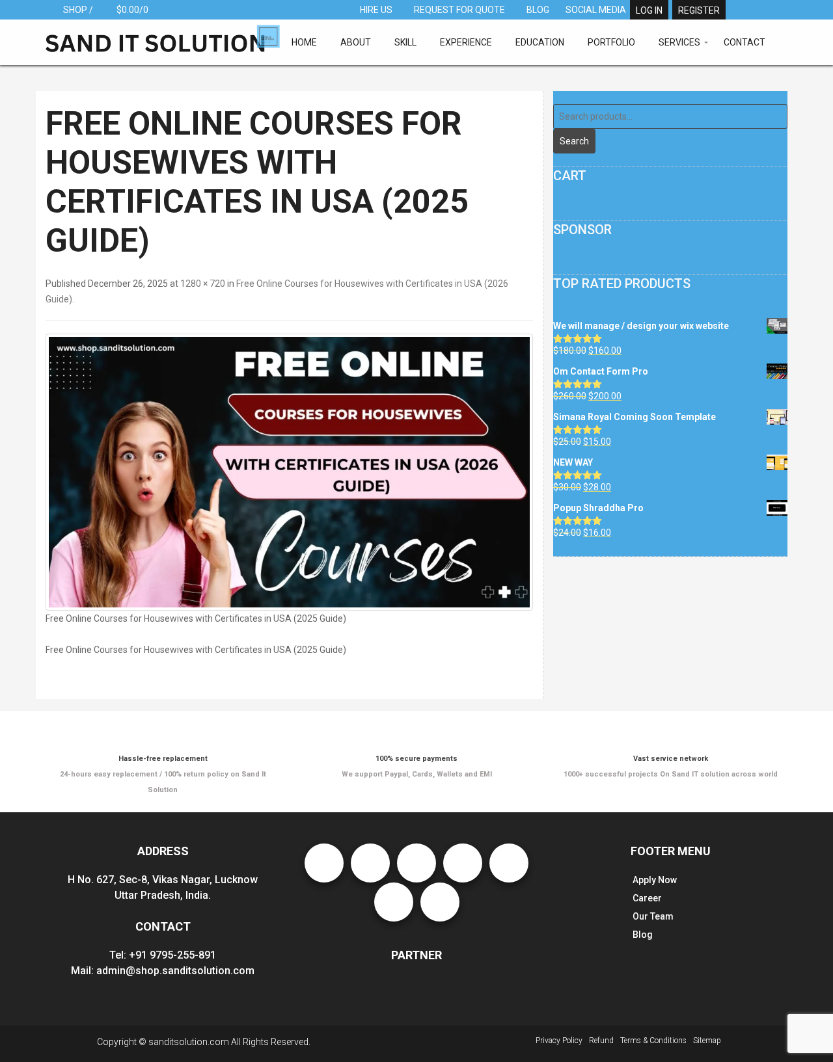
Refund (601, 1040)
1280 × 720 (202, 283)
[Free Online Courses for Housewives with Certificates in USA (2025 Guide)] (289, 472)
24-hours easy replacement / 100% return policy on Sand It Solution (163, 774)
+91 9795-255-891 (172, 955)
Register (699, 10)
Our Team (653, 916)
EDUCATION (539, 42)
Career (647, 898)
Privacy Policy (559, 1040)
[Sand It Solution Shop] (163, 38)
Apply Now (655, 880)
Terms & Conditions (653, 1040)
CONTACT (744, 42)
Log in (649, 10)
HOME (304, 42)
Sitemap (707, 1040)
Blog (643, 934)
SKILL (405, 42)
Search (574, 141)
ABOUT (355, 42)
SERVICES (679, 42)
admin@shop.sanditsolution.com (175, 970)
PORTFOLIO (611, 42)
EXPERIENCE (466, 42)
